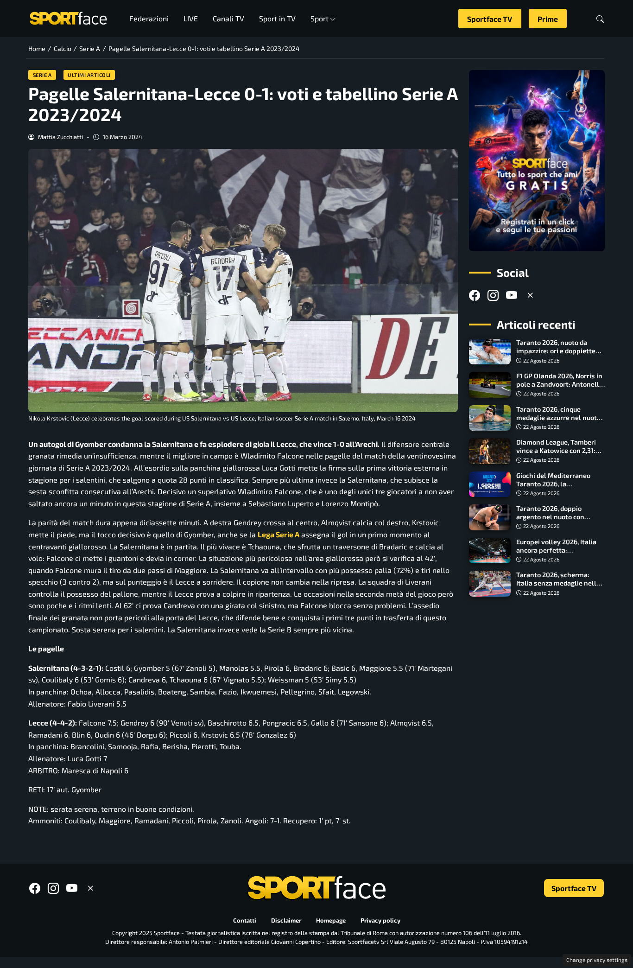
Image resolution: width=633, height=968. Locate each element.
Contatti (244, 920)
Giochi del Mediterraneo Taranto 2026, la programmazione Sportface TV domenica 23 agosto (558, 487)
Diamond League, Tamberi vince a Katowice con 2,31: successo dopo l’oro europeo (560, 450)
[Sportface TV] (537, 160)
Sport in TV (277, 18)
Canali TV (228, 18)
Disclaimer (286, 920)
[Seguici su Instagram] (493, 295)
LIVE (191, 18)
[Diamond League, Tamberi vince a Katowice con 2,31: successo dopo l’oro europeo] (490, 451)
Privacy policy (380, 920)
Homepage (331, 920)
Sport (319, 18)
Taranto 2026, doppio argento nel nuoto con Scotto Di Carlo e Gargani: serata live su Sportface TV (558, 520)
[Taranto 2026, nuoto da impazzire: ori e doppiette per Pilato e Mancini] (490, 352)
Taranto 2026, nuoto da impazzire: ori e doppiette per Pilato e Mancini (555, 351)
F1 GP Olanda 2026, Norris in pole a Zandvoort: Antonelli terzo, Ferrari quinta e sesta (559, 384)
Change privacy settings (596, 959)
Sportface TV (489, 18)
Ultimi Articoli (89, 75)
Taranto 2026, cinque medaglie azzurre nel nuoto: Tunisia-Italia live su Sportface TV (559, 421)
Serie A (42, 75)
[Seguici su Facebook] (474, 295)
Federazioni (149, 18)
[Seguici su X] (530, 295)
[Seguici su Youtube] (511, 295)
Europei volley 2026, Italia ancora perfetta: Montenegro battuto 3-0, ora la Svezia (560, 554)
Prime (548, 18)
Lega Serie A (278, 534)
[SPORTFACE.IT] (68, 17)
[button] (600, 18)
